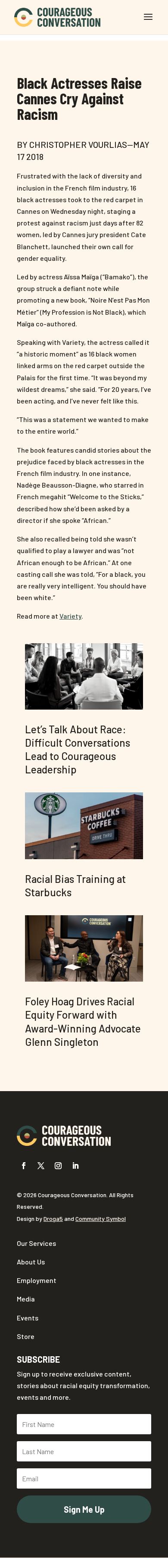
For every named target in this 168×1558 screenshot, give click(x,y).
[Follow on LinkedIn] (75, 1166)
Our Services (36, 1243)
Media (26, 1299)
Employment (36, 1280)
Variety (70, 616)
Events (27, 1318)
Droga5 (53, 1218)
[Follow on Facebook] (24, 1166)
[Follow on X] (41, 1166)
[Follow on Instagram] (58, 1166)
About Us (31, 1262)
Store (25, 1336)
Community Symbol (100, 1218)
